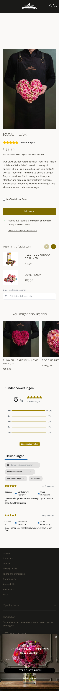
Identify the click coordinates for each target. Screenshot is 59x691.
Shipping (20, 154)
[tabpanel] (29, 499)
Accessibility (9, 584)
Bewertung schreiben (29, 444)
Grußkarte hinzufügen (16, 199)
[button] (29, 410)
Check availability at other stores (22, 231)
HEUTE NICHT (29, 678)
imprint (6, 563)
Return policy (9, 579)
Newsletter (9, 616)
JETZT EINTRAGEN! (29, 670)
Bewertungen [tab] (16, 456)
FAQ (5, 594)
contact (6, 553)
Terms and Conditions (14, 574)
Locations (8, 558)
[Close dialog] (56, 637)
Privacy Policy (10, 569)
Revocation (8, 589)
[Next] (53, 246)
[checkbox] (36, 478)
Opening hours (11, 605)
